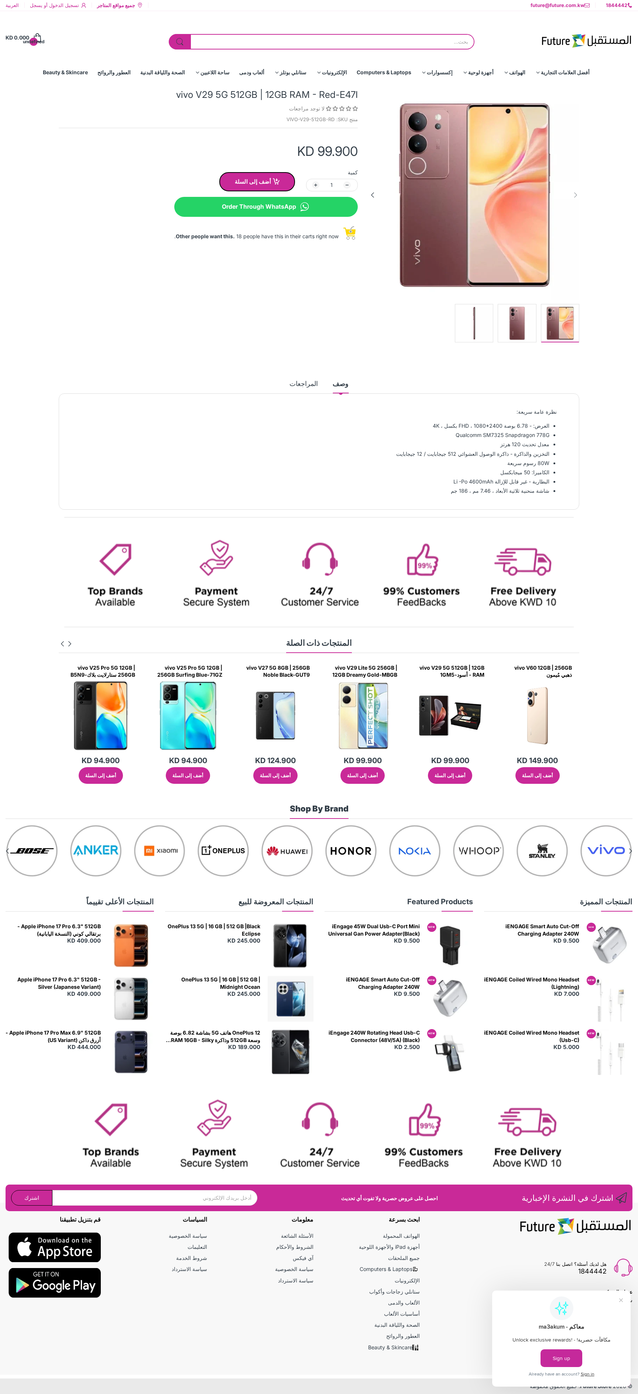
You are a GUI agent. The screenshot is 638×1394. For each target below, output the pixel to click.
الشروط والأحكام (294, 1247)
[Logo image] (606, 850)
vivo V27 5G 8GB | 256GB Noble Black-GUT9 (365, 671)
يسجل (36, 5)
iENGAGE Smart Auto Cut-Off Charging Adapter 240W (542, 930)
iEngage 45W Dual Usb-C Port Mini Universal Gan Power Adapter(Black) (374, 930)
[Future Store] (586, 37)
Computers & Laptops (386, 1269)
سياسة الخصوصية (294, 1269)
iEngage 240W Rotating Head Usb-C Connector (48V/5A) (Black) (374, 1036)
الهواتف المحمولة (401, 1236)
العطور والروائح (403, 1336)
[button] (341, 108)
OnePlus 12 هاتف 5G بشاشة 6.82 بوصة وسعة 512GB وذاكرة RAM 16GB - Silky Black (215, 1036)
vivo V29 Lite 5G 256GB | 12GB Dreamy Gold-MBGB (451, 671)
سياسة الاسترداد (295, 1280)
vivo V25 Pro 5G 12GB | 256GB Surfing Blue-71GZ (277, 671)
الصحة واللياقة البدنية (397, 1325)
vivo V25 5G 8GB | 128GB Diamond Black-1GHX (103, 671)
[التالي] (575, 195)
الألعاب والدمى (404, 1302)
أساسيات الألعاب (402, 1314)
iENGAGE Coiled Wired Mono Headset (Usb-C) (531, 1036)
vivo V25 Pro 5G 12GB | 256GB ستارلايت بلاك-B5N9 (190, 671)
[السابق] (372, 195)
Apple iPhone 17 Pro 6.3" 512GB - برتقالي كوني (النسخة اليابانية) (59, 930)
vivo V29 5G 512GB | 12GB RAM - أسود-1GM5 (539, 671)
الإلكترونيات (407, 1280)
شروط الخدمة (191, 1258)
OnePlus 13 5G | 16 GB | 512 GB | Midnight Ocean (220, 983)
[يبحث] (180, 41)
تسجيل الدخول (63, 5)
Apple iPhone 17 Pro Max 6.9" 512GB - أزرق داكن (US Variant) (53, 1036)
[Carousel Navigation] (66, 643)
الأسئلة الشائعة (297, 1236)
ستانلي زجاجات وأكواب (394, 1291)
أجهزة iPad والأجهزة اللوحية (389, 1247)
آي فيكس (303, 1258)
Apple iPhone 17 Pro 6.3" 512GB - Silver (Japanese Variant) (59, 983)
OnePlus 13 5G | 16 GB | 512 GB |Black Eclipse (214, 930)
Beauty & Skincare (390, 1347)
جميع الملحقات (404, 1258)
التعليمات (197, 1247)
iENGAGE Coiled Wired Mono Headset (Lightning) (531, 983)
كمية (353, 172)
